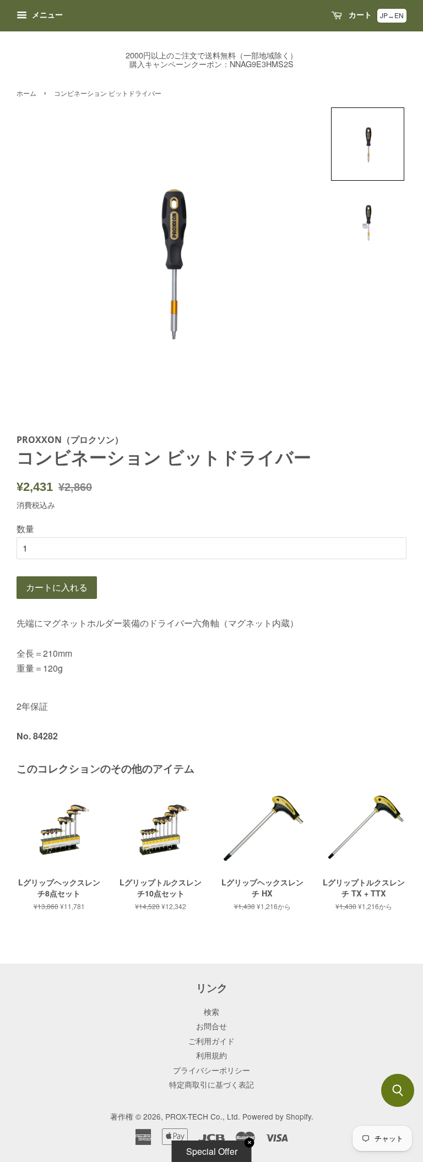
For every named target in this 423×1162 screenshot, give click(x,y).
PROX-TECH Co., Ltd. (202, 1116)
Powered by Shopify (276, 1116)
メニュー (46, 14)
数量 (25, 528)
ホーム (26, 93)
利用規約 (211, 1055)
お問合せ (211, 1025)
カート (359, 14)
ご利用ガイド (211, 1040)
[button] (367, 144)
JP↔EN (392, 15)
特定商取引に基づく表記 (211, 1084)
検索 (211, 1011)
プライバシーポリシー (211, 1069)
